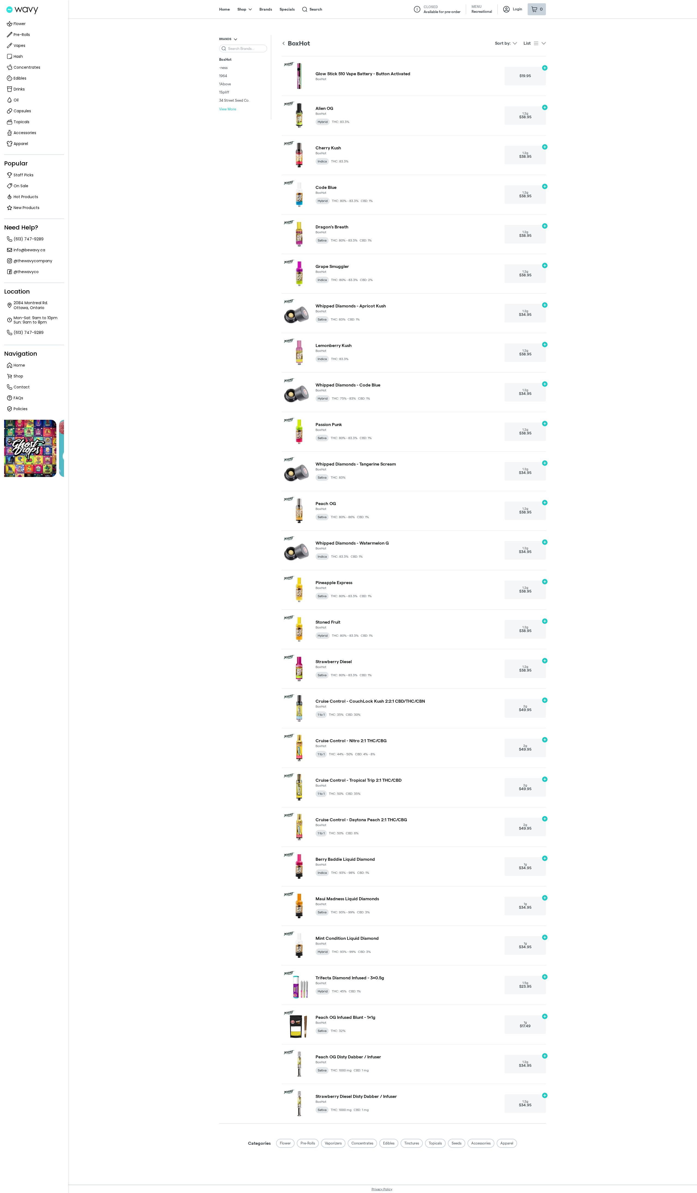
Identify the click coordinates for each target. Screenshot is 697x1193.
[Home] (21, 9)
